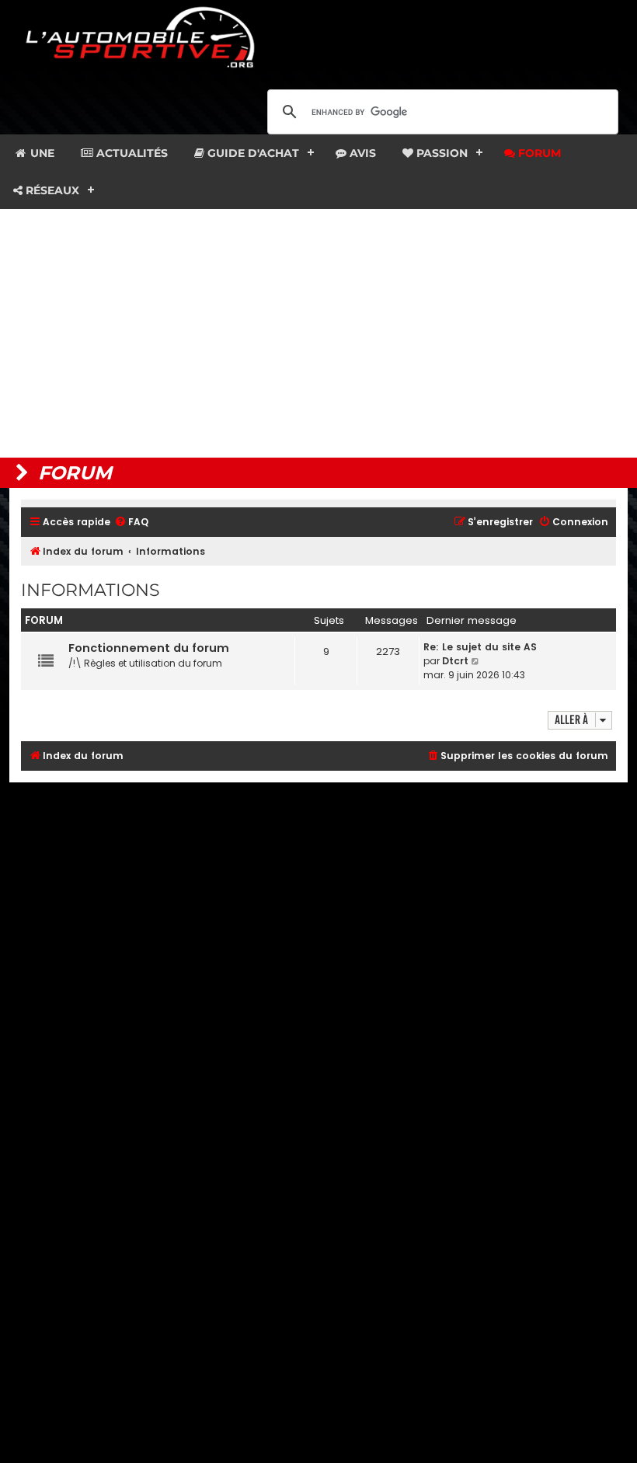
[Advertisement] (318, 333)
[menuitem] (131, 522)
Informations (90, 590)
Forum (538, 153)
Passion (440, 153)
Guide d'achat (251, 153)
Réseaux (51, 190)
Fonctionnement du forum (148, 648)
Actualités (130, 153)
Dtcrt (455, 660)
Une (40, 153)
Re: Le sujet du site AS (480, 646)
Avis (361, 153)
